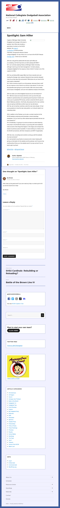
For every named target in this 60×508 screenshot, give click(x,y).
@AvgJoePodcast (19, 149)
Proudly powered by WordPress (16, 503)
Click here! (13, 330)
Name (5, 232)
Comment (6, 209)
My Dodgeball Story (14, 411)
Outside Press (12, 421)
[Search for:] (24, 315)
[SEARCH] (42, 315)
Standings (11, 436)
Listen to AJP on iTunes (13, 378)
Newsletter (11, 417)
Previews (11, 430)
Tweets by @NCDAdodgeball (14, 345)
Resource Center (11, 484)
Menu (9, 28)
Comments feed (13, 465)
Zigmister (11, 164)
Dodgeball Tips (13, 405)
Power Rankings (13, 428)
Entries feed (12, 463)
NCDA (7, 503)
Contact (8, 495)
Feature (11, 409)
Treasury (11, 442)
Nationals (11, 413)
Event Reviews (12, 407)
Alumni (10, 397)
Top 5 (10, 440)
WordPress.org (12, 467)
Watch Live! (12, 446)
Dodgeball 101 (12, 403)
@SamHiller (10, 149)
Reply (4, 193)
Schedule (8, 481)
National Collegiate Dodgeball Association (28, 15)
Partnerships (12, 424)
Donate (8, 499)
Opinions (11, 419)
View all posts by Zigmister (18, 159)
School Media (12, 434)
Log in (10, 461)
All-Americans (12, 393)
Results (11, 432)
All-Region (11, 395)
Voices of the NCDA (14, 444)
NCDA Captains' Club (17, 303)
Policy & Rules (12, 426)
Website (5, 247)
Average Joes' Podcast (15, 399)
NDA (10, 415)
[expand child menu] (52, 477)
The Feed (26, 164)
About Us (8, 477)
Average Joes (10, 56)
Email (5, 239)
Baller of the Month (13, 401)
